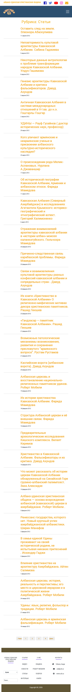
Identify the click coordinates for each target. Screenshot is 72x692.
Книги (39, 678)
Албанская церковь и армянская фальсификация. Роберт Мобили (43, 621)
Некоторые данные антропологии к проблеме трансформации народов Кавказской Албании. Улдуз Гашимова (44, 65)
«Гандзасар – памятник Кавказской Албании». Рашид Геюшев (41, 324)
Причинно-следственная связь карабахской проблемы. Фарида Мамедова (43, 257)
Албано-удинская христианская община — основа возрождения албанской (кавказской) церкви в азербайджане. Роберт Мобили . (44, 501)
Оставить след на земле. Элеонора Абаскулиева (38, 30)
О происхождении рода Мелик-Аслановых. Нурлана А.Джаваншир (42, 165)
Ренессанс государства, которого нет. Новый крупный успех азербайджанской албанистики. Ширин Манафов (43, 523)
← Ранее (19, 638)
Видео (24, 664)
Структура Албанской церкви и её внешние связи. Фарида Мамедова (44, 419)
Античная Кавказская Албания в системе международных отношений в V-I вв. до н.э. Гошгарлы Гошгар (43, 107)
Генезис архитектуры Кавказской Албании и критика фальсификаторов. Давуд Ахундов (44, 86)
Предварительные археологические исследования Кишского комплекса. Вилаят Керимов (42, 438)
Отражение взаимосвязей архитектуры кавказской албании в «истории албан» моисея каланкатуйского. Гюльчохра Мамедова (44, 236)
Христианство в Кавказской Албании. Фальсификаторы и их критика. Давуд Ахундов (43, 457)
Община (39, 664)
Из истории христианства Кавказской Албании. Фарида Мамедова (41, 401)
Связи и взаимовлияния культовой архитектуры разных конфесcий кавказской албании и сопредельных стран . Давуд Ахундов (44, 278)
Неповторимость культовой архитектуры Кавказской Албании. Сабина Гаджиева (40, 46)
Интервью (25, 678)
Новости (24, 669)
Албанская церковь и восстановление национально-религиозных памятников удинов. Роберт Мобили (44, 382)
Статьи (24, 674)
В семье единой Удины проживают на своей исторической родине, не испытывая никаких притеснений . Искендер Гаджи (44, 545)
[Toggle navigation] (67, 11)
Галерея (39, 674)
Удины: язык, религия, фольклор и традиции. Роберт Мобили (44, 607)
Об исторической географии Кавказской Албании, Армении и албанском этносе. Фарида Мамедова (43, 185)
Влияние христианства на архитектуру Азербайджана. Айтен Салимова (44, 566)
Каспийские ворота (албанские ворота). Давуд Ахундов (42, 364)
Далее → (52, 638)
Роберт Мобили (39, 669)
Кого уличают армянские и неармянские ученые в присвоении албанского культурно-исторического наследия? (39, 144)
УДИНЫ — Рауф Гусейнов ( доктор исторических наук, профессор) (44, 125)
